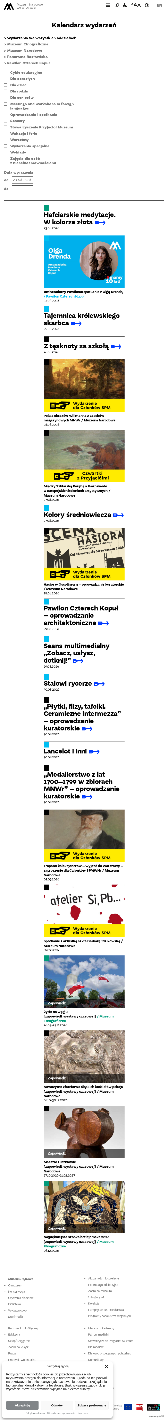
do (6, 188)
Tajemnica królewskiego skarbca (82, 318)
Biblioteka (14, 1304)
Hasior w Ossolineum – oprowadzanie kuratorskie (84, 584)
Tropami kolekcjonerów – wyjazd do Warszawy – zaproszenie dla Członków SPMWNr (83, 868)
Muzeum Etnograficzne (27, 44)
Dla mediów (96, 1347)
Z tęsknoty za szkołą (76, 346)
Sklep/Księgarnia (19, 1341)
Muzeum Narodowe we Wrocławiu (30, 6)
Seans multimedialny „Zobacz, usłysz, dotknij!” (76, 652)
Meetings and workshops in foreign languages (42, 106)
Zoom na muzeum (100, 1291)
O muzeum (15, 1285)
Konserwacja (16, 1291)
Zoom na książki (18, 1347)
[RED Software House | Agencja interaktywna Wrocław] (161, 1416)
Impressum (83, 1413)
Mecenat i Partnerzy (101, 1328)
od (6, 179)
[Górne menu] (107, 5)
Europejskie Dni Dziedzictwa (106, 1310)
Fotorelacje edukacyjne (103, 1285)
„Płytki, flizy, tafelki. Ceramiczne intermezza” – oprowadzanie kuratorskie (82, 717)
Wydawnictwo (17, 1310)
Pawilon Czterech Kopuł (28, 63)
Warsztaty (19, 139)
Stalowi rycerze (68, 683)
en (159, 5)
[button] (106, 1367)
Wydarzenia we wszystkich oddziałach (41, 38)
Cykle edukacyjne (26, 72)
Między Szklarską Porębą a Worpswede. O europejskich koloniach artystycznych (76, 488)
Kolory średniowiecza (77, 514)
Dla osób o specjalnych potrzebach (110, 1353)
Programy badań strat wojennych (109, 1316)
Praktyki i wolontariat (21, 1360)
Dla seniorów (22, 97)
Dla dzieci (18, 85)
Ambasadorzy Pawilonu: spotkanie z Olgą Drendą (83, 291)
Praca (12, 1353)
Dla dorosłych (22, 78)
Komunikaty (95, 1360)
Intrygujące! (96, 1297)
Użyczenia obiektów (21, 1298)
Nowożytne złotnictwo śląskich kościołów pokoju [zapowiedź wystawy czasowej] (83, 1089)
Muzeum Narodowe (24, 50)
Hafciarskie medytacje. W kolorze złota (79, 217)
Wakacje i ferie (23, 133)
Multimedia (15, 1317)
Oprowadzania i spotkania (33, 114)
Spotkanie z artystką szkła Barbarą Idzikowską (82, 941)
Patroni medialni (98, 1334)
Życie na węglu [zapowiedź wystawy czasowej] (70, 1014)
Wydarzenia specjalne (29, 146)
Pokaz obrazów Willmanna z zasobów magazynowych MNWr (74, 418)
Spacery (17, 121)
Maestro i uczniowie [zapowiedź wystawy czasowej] (70, 1164)
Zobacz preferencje (91, 1405)
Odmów (57, 1405)
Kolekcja (93, 1303)
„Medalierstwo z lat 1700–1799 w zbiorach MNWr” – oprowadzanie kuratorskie (82, 785)
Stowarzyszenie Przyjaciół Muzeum (41, 127)
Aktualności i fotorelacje (103, 1278)
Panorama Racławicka (27, 56)
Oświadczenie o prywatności (61, 1413)
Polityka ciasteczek (35, 1413)
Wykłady (18, 152)
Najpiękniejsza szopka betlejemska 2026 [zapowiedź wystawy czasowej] (76, 1239)
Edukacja (14, 1334)
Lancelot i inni (65, 751)
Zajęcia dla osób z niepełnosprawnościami (33, 160)
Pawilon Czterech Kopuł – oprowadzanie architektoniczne (81, 615)
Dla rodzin (19, 91)
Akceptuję (22, 1405)
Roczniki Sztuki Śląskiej (23, 1328)
